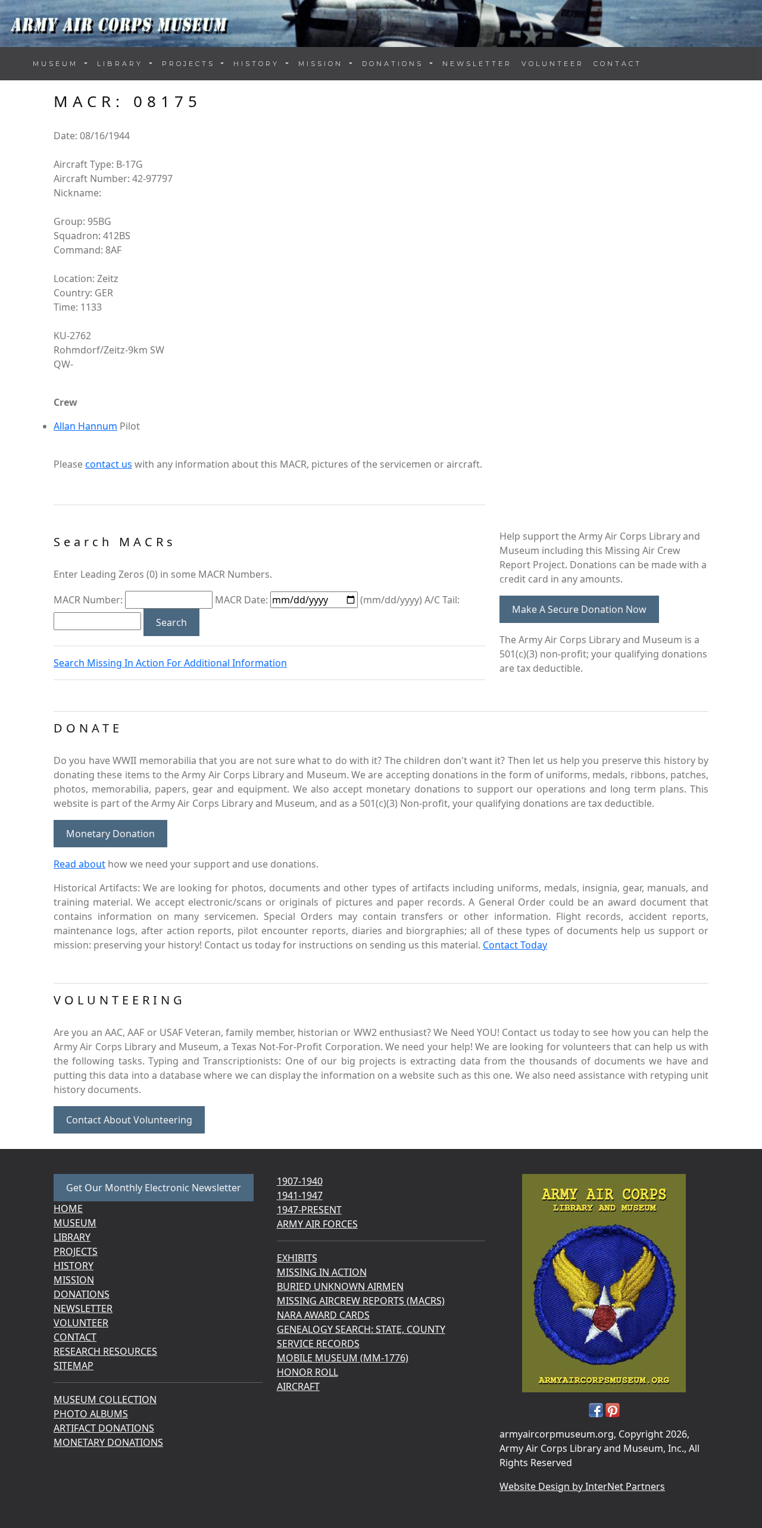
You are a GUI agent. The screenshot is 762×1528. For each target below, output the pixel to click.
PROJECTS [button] (190, 64)
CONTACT (618, 64)
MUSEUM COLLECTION (105, 1399)
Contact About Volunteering (129, 1119)
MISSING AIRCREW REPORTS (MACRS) (361, 1300)
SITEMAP (73, 1365)
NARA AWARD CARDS (323, 1315)
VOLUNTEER (552, 64)
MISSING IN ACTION (322, 1272)
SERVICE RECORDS (318, 1343)
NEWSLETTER (477, 64)
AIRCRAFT (298, 1386)
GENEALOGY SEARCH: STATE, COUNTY (361, 1329)
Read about (79, 864)
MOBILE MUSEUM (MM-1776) (342, 1357)
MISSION (74, 1279)
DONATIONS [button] (394, 64)
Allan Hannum (85, 426)
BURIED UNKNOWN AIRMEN (340, 1286)
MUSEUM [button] (57, 64)
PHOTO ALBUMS (91, 1413)
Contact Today (515, 944)
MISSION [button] (322, 64)
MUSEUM (75, 1222)
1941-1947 (300, 1195)
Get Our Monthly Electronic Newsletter (153, 1187)
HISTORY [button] (258, 64)
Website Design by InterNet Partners (582, 1486)
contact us (108, 464)
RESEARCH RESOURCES (105, 1351)
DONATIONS (82, 1294)
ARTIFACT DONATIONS (104, 1428)
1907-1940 (300, 1181)
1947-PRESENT (309, 1209)
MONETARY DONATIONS (108, 1442)
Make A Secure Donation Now (579, 609)
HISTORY (73, 1265)
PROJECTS (76, 1251)
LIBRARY (72, 1237)
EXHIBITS (297, 1257)
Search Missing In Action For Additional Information (170, 662)
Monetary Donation (110, 833)
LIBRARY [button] (122, 64)
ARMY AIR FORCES (317, 1223)
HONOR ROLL (307, 1372)
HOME (68, 1208)
